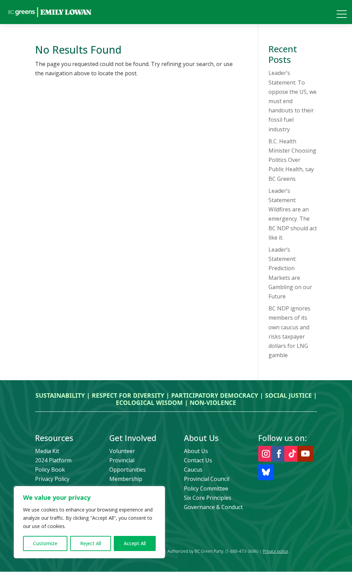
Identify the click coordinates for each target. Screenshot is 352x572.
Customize (45, 543)
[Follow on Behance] (266, 472)
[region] (89, 522)
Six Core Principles (207, 498)
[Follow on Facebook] (279, 454)
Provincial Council (206, 479)
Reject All (90, 543)
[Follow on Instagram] (266, 454)
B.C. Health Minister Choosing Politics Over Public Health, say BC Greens (292, 160)
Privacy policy (275, 551)
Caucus (193, 469)
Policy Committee (206, 488)
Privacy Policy (52, 479)
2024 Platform (53, 460)
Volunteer (122, 451)
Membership (125, 479)
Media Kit (47, 451)
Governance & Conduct (213, 507)
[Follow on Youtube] (305, 454)
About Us (196, 451)
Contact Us (198, 460)
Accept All (135, 543)
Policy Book (50, 469)
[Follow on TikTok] (292, 454)
